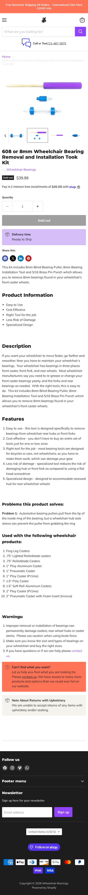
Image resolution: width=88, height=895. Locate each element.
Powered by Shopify (44, 887)
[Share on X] (13, 258)
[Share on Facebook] (5, 258)
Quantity (7, 197)
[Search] (80, 31)
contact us (29, 677)
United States (42, 831)
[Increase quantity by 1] (38, 206)
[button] (16, 135)
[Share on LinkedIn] (21, 258)
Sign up (63, 812)
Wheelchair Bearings (21, 169)
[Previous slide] (5, 135)
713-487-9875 (56, 43)
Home (6, 56)
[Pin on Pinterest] (28, 258)
